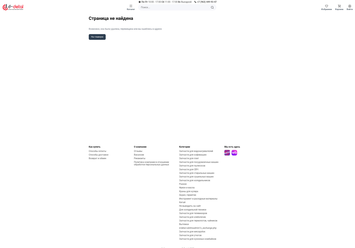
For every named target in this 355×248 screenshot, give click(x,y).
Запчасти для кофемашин (192, 154)
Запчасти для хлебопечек (192, 217)
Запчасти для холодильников (194, 180)
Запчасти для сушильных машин (196, 176)
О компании (140, 146)
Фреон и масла (187, 187)
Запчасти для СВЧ (188, 169)
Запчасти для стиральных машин (196, 173)
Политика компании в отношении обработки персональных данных (151, 163)
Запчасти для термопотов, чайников (198, 220)
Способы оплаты (97, 151)
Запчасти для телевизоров (193, 213)
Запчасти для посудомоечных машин (198, 162)
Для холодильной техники (192, 209)
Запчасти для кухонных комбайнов (197, 239)
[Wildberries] (234, 152)
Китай (182, 202)
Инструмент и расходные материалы (198, 198)
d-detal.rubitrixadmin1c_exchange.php (197, 228)
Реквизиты (139, 158)
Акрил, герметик (187, 195)
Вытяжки (184, 224)
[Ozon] (227, 152)
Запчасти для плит (189, 158)
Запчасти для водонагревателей (196, 151)
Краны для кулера (188, 191)
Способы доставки (98, 154)
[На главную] (12, 7)
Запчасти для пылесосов (192, 165)
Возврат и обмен (97, 158)
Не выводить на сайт (190, 206)
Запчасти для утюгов (190, 235)
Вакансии (139, 154)
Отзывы (138, 151)
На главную (97, 37)
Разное (183, 184)
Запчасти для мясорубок (192, 231)
